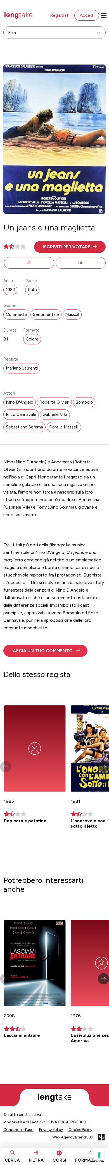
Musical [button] (72, 314)
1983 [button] (10, 289)
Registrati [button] (59, 15)
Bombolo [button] (84, 402)
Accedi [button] (87, 15)
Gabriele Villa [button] (54, 414)
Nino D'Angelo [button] (19, 402)
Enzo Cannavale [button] (21, 414)
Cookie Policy (80, 1129)
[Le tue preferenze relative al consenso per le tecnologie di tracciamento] (99, 1155)
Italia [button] (32, 289)
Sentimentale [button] (46, 314)
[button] (70, 247)
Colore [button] (32, 339)
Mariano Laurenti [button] (22, 368)
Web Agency (63, 1137)
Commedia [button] (16, 314)
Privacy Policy (51, 1129)
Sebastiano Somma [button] (24, 427)
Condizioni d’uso (18, 1129)
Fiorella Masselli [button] (64, 427)
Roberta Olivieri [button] (54, 402)
